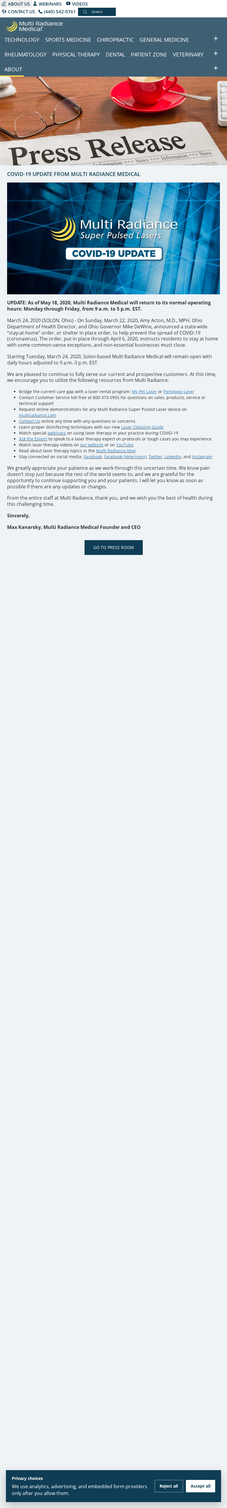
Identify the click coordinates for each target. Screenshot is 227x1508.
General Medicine (164, 39)
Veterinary (188, 54)
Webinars (50, 4)
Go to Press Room (113, 547)
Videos (80, 4)
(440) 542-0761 (60, 11)
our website (91, 445)
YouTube (125, 445)
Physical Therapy (76, 54)
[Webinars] (66, 433)
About (13, 69)
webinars (57, 433)
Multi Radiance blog (116, 450)
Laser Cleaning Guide (142, 427)
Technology (21, 39)
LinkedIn (172, 456)
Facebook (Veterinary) (125, 456)
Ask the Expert (33, 439)
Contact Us (29, 421)
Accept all (200, 1486)
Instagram (202, 456)
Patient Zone (149, 54)
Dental (115, 54)
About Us (19, 4)
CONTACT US (21, 11)
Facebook (93, 456)
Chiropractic (115, 39)
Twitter (155, 456)
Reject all (169, 1486)
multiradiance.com (37, 415)
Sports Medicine (68, 39)
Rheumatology (25, 54)
